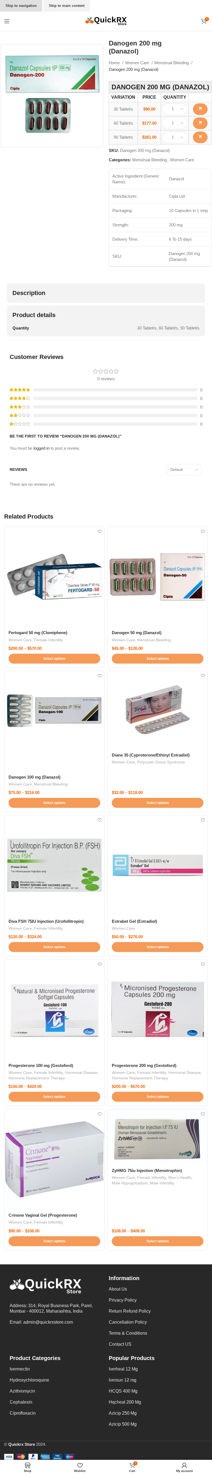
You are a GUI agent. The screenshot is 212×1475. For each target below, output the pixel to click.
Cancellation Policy (128, 1322)
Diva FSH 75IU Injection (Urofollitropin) (46, 921)
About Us (118, 1289)
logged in (41, 448)
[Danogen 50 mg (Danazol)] (158, 576)
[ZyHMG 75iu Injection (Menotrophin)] (158, 1136)
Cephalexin (21, 1402)
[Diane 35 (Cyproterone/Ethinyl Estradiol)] (158, 710)
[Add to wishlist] (99, 531)
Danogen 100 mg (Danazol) (34, 777)
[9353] (200, 109)
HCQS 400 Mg (123, 1391)
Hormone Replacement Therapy (37, 1078)
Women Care (137, 62)
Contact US (120, 1344)
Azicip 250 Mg (123, 1413)
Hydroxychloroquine (29, 1380)
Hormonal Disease (81, 1072)
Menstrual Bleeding (172, 62)
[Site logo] (106, 20)
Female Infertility (48, 640)
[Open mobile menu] (6, 21)
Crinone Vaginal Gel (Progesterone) (43, 1215)
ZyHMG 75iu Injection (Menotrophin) (147, 1170)
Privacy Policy (123, 1300)
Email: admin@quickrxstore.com (41, 1322)
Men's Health (179, 1177)
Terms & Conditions (128, 1333)
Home (115, 62)
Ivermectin (20, 1369)
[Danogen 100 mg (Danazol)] (54, 721)
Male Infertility (162, 1183)
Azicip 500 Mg (123, 1424)
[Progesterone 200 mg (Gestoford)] (158, 1009)
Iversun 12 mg (122, 1380)
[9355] (200, 137)
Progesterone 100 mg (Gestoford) (41, 1065)
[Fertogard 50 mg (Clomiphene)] (54, 576)
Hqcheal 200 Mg (125, 1402)
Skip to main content (66, 6)
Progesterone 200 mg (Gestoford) (144, 1065)
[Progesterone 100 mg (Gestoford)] (54, 1009)
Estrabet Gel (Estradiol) (134, 921)
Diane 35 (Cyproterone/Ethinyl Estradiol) (151, 755)
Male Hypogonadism (130, 1183)
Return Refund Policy (130, 1311)
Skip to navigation (21, 6)
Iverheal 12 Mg (123, 1369)
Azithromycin (22, 1391)
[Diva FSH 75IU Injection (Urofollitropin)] (54, 865)
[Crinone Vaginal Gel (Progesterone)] (54, 1159)
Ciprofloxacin (23, 1413)
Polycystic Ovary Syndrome (161, 762)
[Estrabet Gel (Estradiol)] (158, 865)
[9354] (200, 123)
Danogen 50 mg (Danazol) (136, 632)
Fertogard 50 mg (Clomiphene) (38, 632)
